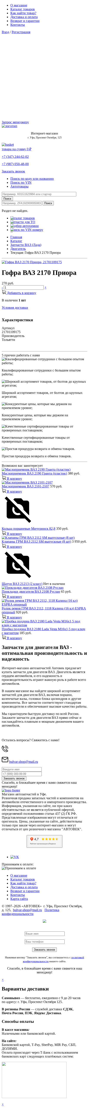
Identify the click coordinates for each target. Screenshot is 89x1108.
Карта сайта (19, 899)
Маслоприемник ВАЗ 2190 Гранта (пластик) (34, 473)
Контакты (17, 25)
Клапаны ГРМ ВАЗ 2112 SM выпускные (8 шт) (36, 541)
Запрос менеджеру (15, 122)
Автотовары (19, 186)
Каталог (16, 241)
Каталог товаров (22, 9)
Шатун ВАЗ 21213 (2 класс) (22, 584)
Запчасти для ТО (22, 222)
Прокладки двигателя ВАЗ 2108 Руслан (31, 591)
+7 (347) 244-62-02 (15, 156)
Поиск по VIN (21, 182)
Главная (16, 237)
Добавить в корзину (21, 293)
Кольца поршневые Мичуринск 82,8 (28, 528)
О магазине (18, 5)
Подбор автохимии (24, 226)
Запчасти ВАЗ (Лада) (25, 245)
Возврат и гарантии (25, 21)
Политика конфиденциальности (30, 912)
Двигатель (18, 249)
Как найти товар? (23, 13)
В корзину (14, 478)
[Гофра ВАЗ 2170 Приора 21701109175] (32, 262)
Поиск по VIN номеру (26, 230)
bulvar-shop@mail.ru (23, 761)
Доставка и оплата (24, 17)
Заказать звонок (13, 171)
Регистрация (21, 32)
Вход (5, 32)
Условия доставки (15, 307)
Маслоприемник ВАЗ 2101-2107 (25, 486)
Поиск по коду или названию (32, 178)
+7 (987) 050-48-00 (15, 164)
